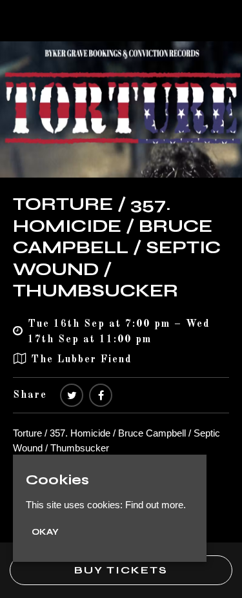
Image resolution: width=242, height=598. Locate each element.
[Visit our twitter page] (71, 395)
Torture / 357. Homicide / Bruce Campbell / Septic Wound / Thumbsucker (117, 247)
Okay (45, 532)
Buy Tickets (121, 570)
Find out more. (155, 504)
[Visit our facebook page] (100, 395)
